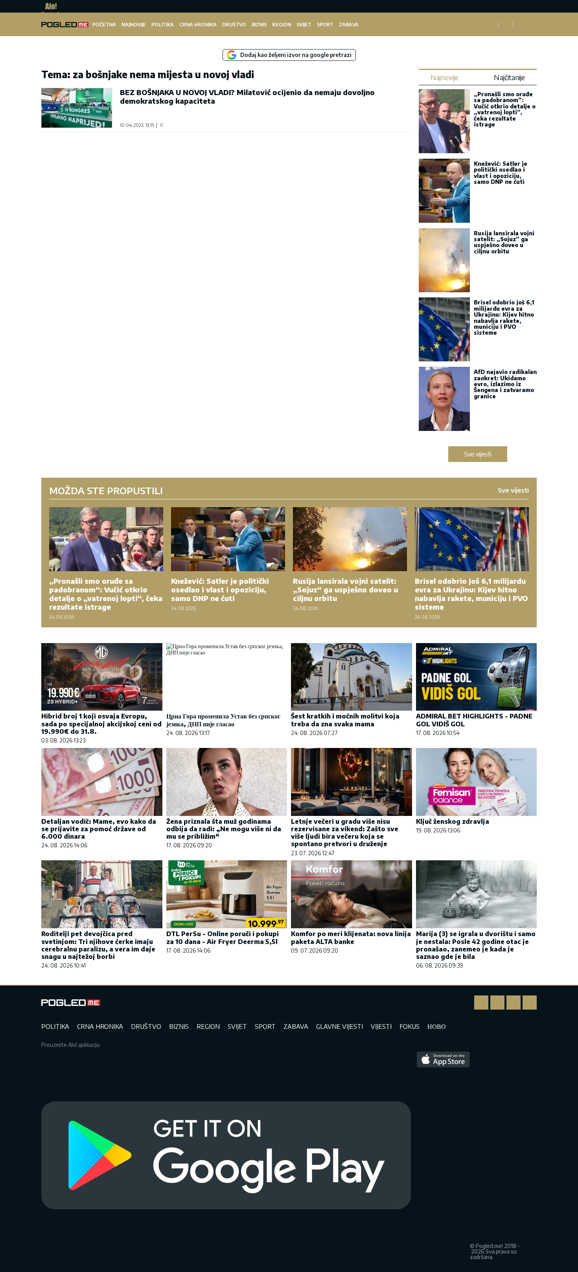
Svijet (303, 24)
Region (281, 24)
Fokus (409, 1026)
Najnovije (133, 24)
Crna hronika (198, 24)
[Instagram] (497, 1002)
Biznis (259, 24)
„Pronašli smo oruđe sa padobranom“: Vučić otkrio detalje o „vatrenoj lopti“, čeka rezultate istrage (505, 109)
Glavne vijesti (339, 1026)
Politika (162, 24)
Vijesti (381, 1026)
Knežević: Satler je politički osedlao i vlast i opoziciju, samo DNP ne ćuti (500, 172)
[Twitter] (513, 1002)
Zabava (349, 24)
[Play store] (226, 1156)
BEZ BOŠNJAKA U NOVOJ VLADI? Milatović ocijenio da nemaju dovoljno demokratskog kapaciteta (247, 96)
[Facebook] (481, 1002)
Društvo (234, 24)
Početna (104, 24)
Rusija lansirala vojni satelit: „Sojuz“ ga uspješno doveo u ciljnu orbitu (504, 242)
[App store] (443, 1156)
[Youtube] (530, 1002)
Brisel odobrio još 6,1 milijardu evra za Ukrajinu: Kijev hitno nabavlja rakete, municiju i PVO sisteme (504, 317)
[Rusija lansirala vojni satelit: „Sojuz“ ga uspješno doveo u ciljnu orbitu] (444, 261)
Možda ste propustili (106, 490)
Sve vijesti (477, 454)
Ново (436, 1026)
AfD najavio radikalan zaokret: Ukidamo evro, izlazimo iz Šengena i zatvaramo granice (505, 384)
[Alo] (49, 6)
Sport (325, 24)
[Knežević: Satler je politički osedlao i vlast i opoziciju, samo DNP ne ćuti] (444, 191)
